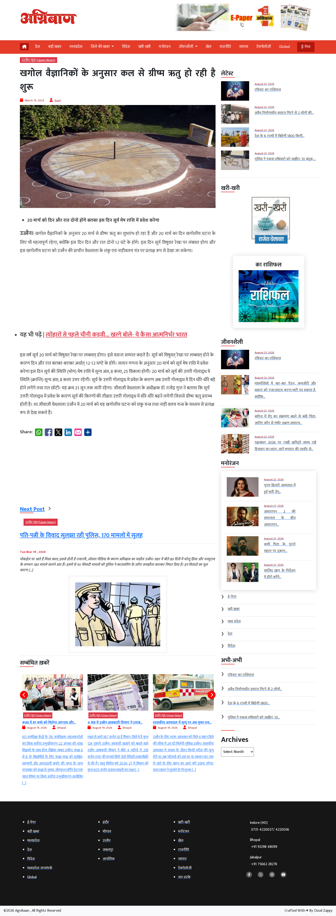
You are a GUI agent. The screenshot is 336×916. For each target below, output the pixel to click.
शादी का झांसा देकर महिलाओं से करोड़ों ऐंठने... (183, 725)
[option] (52, 724)
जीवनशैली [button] (186, 46)
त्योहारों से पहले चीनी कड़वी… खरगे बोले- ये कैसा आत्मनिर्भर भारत (116, 335)
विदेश (126, 46)
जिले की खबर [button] (101, 46)
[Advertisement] (118, 291)
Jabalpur (263, 860)
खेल (208, 46)
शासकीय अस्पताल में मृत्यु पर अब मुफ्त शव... (117, 722)
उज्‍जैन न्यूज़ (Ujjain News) (38, 60)
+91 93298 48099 (264, 847)
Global (284, 46)
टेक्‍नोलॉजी (263, 46)
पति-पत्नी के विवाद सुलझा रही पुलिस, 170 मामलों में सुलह (81, 535)
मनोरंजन (165, 46)
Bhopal (263, 843)
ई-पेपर (305, 47)
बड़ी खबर (54, 46)
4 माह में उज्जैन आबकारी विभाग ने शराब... (49, 722)
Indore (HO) (269, 826)
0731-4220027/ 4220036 (270, 830)
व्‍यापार (243, 46)
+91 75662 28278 (264, 864)
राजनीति (225, 46)
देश (37, 46)
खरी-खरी (144, 46)
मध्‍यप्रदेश (76, 46)
